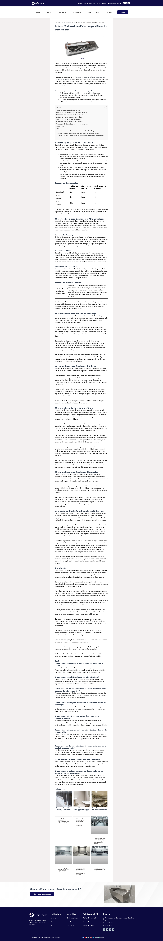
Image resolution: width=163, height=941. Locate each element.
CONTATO (98, 12)
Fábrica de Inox (59, 23)
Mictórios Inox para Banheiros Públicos (69, 117)
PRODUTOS (48, 12)
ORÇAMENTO (122, 12)
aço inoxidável (67, 23)
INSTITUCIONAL (77, 12)
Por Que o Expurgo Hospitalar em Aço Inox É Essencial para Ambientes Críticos (63, 870)
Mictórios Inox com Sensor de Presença (70, 115)
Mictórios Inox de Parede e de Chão (69, 119)
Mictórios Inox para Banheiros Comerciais (70, 122)
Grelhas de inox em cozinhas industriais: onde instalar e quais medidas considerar (80, 137)
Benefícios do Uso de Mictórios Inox (68, 110)
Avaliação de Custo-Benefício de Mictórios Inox (72, 124)
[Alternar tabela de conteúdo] (104, 107)
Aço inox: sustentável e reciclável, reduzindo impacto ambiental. (79, 133)
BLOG (89, 12)
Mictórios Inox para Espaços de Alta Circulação (72, 112)
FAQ (58, 129)
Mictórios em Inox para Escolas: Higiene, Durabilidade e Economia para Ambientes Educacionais (81, 822)
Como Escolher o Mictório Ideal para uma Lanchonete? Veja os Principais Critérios (63, 821)
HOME (38, 12)
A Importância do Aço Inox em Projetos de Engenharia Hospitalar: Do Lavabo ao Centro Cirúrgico (99, 840)
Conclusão (60, 126)
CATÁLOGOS (110, 12)
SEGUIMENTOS (62, 12)
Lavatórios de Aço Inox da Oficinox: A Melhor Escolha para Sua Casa (80, 131)
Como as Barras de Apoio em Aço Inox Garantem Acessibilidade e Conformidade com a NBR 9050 (81, 871)
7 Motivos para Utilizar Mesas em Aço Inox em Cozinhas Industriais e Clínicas (99, 870)
